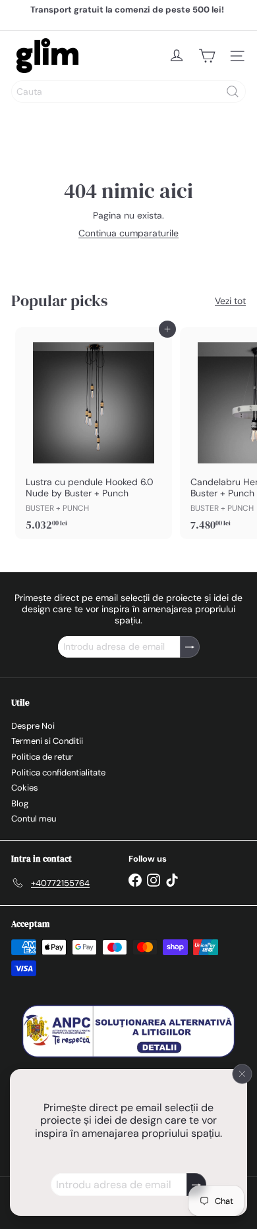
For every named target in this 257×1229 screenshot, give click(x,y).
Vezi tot (230, 301)
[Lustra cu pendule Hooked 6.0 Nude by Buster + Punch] (93, 433)
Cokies (24, 787)
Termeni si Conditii (47, 740)
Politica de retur (42, 756)
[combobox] (128, 91)
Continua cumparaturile (128, 233)
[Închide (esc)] (242, 1074)
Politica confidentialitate (58, 772)
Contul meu (33, 818)
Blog (19, 803)
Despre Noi (33, 725)
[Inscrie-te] (196, 1184)
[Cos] (207, 56)
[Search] (232, 91)
